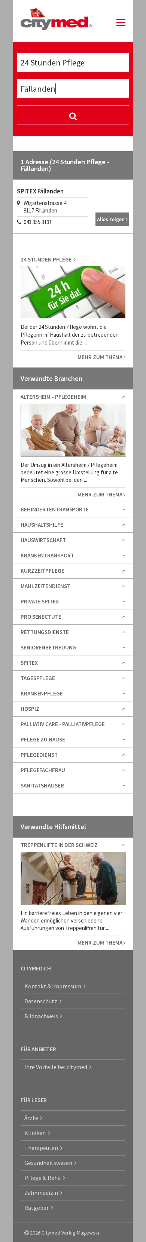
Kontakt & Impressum (53, 986)
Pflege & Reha (43, 1177)
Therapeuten (42, 1147)
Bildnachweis (42, 1016)
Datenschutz (42, 1001)
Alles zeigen (111, 219)
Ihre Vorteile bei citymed (56, 1067)
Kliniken (36, 1133)
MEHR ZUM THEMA (100, 357)
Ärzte (32, 1118)
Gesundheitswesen (49, 1162)
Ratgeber (37, 1207)
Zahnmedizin (42, 1192)
